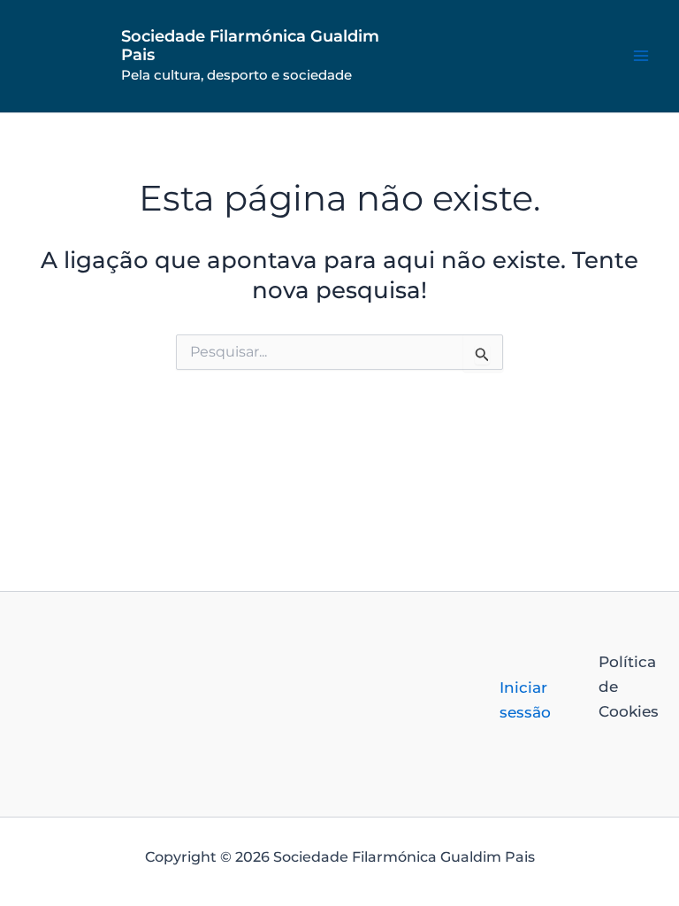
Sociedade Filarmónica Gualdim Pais (250, 46)
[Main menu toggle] (642, 56)
